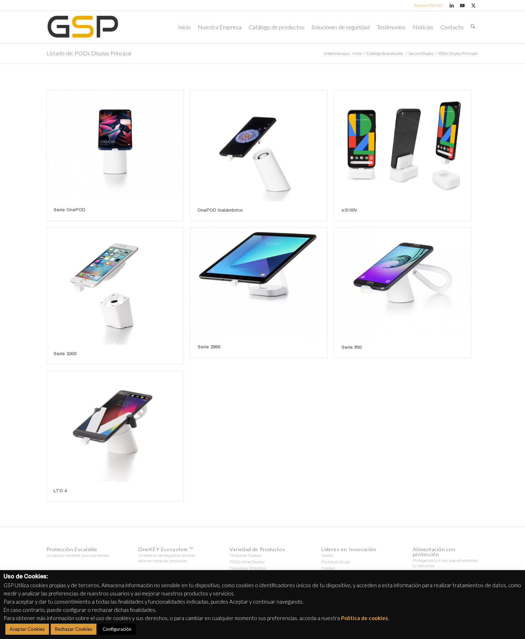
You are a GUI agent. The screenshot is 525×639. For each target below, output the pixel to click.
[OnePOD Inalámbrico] (258, 146)
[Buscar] (473, 27)
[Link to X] (473, 5)
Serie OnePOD (69, 210)
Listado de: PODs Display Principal (88, 53)
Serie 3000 (65, 354)
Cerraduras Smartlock (248, 569)
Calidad (328, 569)
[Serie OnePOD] (114, 146)
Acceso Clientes (428, 5)
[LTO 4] (114, 426)
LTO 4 (60, 491)
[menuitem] (426, 5)
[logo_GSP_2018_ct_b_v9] (82, 27)
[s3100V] (402, 146)
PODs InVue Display (247, 562)
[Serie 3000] (114, 286)
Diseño (327, 556)
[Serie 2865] (258, 283)
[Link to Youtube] (462, 5)
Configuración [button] (116, 629)
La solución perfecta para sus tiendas (77, 556)
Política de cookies (364, 618)
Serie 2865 (209, 347)
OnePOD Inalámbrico (220, 210)
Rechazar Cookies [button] (73, 629)
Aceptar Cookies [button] (27, 629)
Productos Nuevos (245, 556)
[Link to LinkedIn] (451, 5)
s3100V (349, 210)
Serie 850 (351, 348)
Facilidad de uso (335, 562)
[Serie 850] (402, 283)
